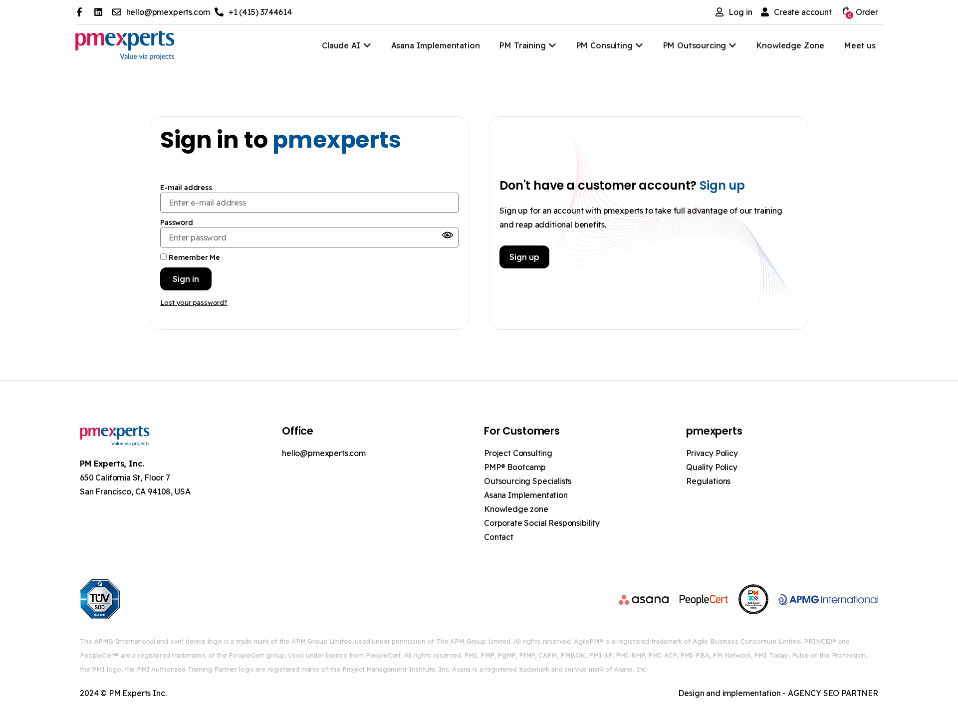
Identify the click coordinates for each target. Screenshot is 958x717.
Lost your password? (194, 302)
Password (176, 222)
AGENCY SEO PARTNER (833, 693)
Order (863, 13)
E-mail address (186, 187)
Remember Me (193, 257)
